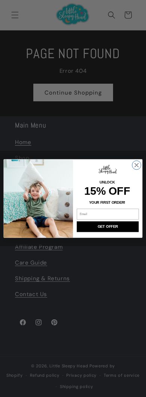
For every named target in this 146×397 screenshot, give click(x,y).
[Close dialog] (136, 165)
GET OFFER (108, 227)
